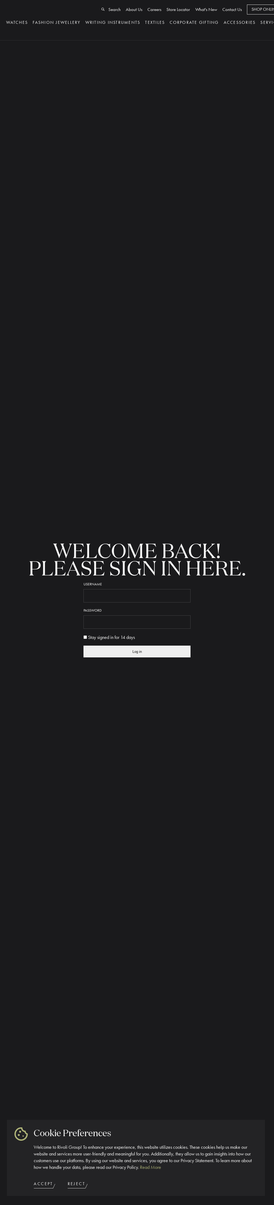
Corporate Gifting (194, 22)
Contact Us (232, 9)
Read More (150, 1167)
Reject (76, 1184)
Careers (154, 9)
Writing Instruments (112, 22)
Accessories (240, 22)
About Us (134, 9)
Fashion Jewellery (56, 22)
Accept (43, 1184)
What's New (206, 9)
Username (92, 584)
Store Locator (178, 9)
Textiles (155, 22)
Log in (137, 652)
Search (114, 9)
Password (92, 610)
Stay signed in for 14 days (111, 637)
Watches (17, 22)
